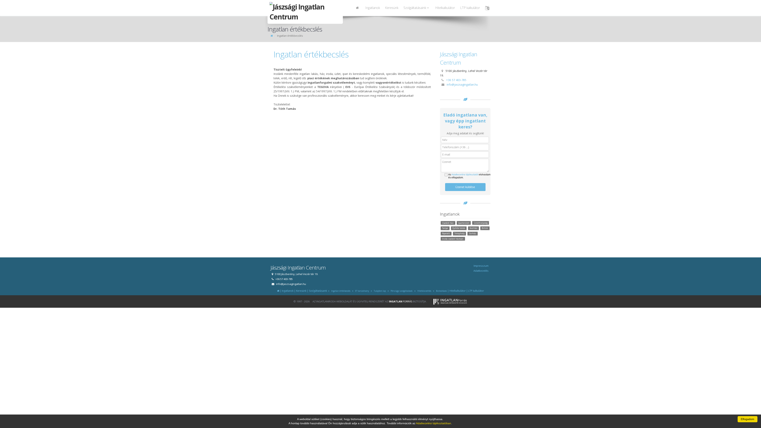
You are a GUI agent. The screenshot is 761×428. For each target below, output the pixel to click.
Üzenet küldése (465, 187)
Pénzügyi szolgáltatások (401, 290)
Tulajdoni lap (379, 290)
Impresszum (481, 266)
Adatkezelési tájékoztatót (464, 174)
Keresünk (391, 8)
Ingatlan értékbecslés (340, 290)
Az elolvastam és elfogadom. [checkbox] (469, 176)
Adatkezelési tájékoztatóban (433, 423)
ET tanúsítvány (361, 290)
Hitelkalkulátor (445, 8)
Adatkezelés (481, 270)
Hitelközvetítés (423, 290)
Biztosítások (441, 290)
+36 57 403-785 (456, 80)
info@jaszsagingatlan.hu (462, 84)
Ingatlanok (372, 8)
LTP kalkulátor (470, 8)
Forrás (400, 301)
